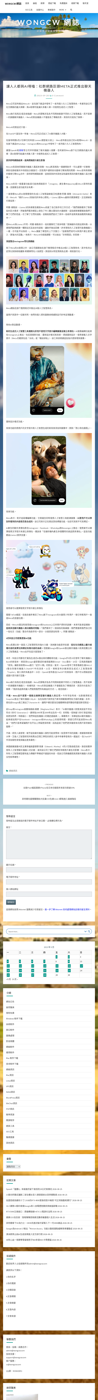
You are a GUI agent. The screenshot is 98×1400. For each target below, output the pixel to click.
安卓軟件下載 (12, 1126)
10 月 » (15, 1042)
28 (45, 1038)
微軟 (21, 150)
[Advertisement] (49, 62)
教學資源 (10, 1177)
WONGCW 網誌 (13, 3)
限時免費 (10, 1076)
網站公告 (10, 1064)
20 (33, 1033)
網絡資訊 (13, 833)
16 (69, 1029)
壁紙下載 (52, 3)
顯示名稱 (11, 928)
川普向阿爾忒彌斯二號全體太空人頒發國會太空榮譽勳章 (31, 1257)
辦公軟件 (10, 1093)
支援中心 (40, 10)
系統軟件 (10, 1087)
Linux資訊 (10, 1143)
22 (57, 1033)
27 (33, 1038)
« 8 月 (8, 1042)
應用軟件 (10, 1115)
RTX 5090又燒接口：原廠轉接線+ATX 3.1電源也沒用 (29, 1274)
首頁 (27, 3)
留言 (8, 890)
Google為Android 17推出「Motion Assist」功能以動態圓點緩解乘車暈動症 (39, 1291)
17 (82, 1029)
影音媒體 (10, 1104)
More (61, 10)
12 (20, 1029)
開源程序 (10, 1183)
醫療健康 (10, 1200)
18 (8, 1033)
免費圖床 (63, 3)
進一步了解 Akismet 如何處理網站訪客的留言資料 (67, 972)
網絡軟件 (10, 1110)
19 (20, 1033)
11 (8, 1029)
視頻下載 (75, 3)
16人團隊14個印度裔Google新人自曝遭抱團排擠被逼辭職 (31, 1269)
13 (33, 1029)
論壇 (35, 3)
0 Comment (58, 95)
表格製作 (51, 10)
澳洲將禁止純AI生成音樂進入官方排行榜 (24, 1297)
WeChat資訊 (11, 1166)
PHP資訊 (10, 1172)
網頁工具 (10, 1189)
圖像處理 (10, 1098)
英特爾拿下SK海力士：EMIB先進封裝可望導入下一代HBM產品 (34, 1286)
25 (8, 1038)
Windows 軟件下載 (14, 1081)
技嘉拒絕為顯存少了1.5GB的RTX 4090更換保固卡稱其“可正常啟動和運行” (39, 1263)
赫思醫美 (10, 1070)
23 (69, 1033)
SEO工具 (28, 10)
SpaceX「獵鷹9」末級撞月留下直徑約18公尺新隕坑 (29, 1252)
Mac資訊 (10, 1138)
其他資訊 (10, 1206)
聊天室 (85, 3)
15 (57, 1029)
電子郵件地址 (13, 940)
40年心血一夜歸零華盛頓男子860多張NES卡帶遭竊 (29, 1303)
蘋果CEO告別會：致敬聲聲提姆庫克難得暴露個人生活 (30, 1280)
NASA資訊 (10, 1155)
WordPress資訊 (13, 1160)
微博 (42, 3)
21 (45, 1033)
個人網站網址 (12, 952)
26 (20, 1038)
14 (45, 1029)
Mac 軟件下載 (12, 1121)
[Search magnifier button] (89, 994)
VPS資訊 (10, 1149)
